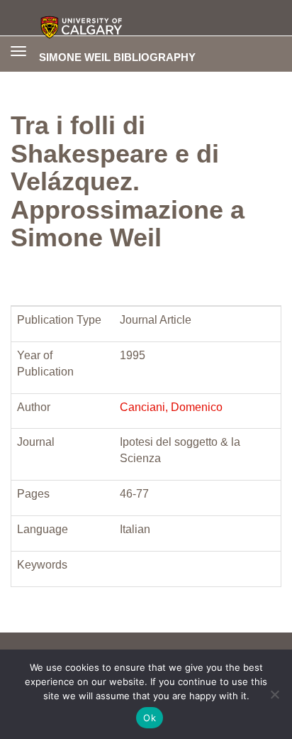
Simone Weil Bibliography (117, 56)
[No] (274, 694)
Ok (149, 717)
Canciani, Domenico (171, 407)
